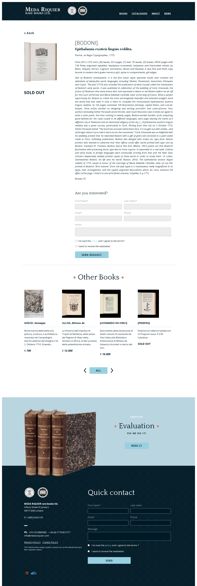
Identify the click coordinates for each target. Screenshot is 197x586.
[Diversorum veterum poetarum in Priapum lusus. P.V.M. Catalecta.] (155, 304)
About (156, 13)
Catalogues (139, 13)
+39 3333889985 (38, 532)
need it (136, 445)
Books (123, 13)
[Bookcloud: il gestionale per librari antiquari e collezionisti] (34, 576)
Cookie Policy (50, 542)
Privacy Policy (32, 542)
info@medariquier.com (36, 535)
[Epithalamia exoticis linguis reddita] (41, 61)
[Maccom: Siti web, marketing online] (27, 576)
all (98, 370)
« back (29, 32)
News (167, 13)
